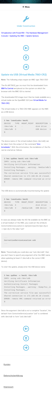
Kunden (7, 364)
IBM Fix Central (7, 88)
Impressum (8, 387)
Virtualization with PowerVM (12, 33)
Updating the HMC (17, 36)
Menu (27, 7)
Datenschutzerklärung (13, 375)
